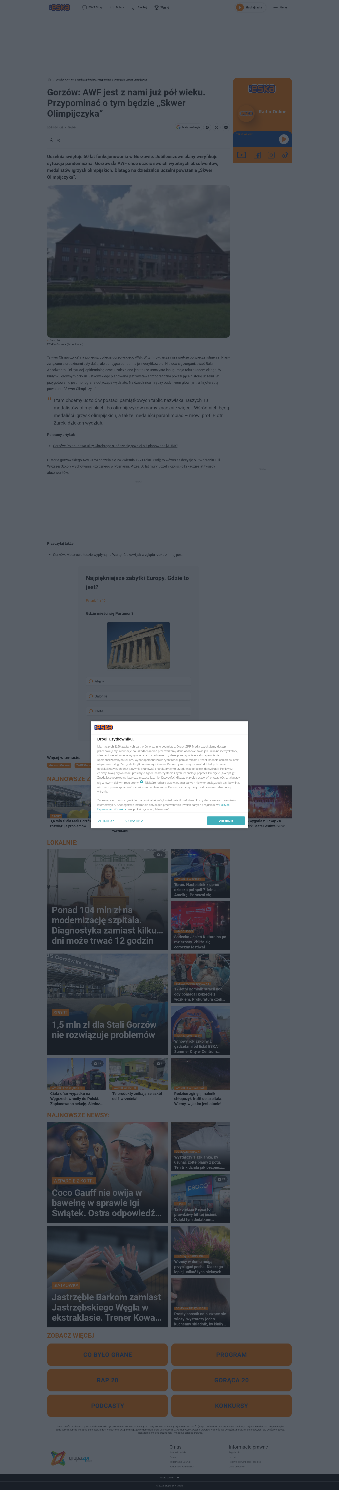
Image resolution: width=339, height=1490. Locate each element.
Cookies (120, 809)
